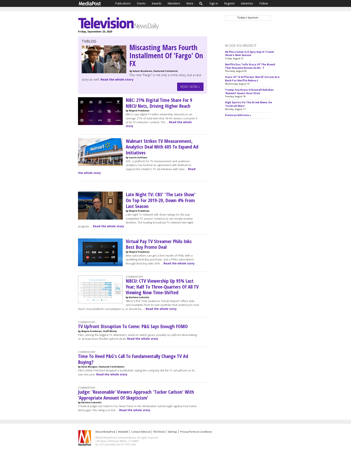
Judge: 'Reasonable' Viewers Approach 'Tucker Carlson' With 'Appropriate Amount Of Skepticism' (136, 394)
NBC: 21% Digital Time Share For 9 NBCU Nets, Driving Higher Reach (159, 103)
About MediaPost (105, 431)
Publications (123, 3)
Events (141, 3)
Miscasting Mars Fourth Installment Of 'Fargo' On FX (166, 55)
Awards (156, 3)
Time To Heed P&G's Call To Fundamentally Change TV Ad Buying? (133, 359)
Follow (263, 3)
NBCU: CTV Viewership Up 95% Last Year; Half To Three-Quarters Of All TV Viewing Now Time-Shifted (162, 286)
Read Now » (190, 86)
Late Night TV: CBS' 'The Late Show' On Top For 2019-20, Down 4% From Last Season (161, 200)
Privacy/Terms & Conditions (196, 431)
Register (229, 3)
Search (201, 3)
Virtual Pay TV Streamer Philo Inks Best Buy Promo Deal (159, 244)
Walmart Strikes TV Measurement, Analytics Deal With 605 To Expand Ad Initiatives (162, 147)
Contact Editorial (140, 431)
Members (174, 3)
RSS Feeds (159, 431)
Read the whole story (117, 79)
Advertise (247, 3)
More (189, 3)
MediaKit (123, 431)
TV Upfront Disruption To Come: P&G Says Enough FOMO (133, 326)
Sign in (213, 3)
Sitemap (172, 431)
